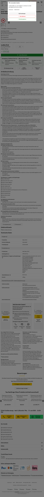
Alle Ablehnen (23, 16)
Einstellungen (22, 13)
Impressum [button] (11, 9)
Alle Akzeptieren (22, 19)
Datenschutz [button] (16, 9)
